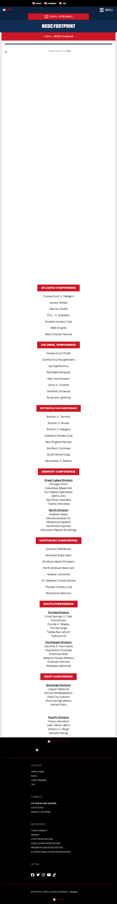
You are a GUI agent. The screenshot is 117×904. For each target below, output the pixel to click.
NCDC (34, 775)
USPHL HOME (37, 771)
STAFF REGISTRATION (42, 839)
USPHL (47, 36)
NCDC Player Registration (45, 843)
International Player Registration (51, 851)
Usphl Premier (39, 780)
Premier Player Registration (47, 847)
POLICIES (73, 891)
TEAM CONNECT (39, 830)
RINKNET (35, 834)
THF (33, 784)
